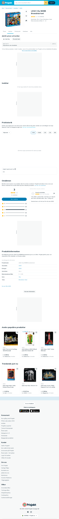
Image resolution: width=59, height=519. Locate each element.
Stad (26, 279)
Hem (3, 8)
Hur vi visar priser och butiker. (29, 50)
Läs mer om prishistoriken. (29, 127)
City (20, 277)
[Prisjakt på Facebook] (28, 512)
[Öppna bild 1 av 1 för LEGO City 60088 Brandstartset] (13, 19)
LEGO (21, 8)
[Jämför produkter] (26, 20)
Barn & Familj (9, 8)
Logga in (51, 2)
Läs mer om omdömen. (40, 185)
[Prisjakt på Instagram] (31, 512)
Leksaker (16, 8)
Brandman (21, 279)
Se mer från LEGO (6, 286)
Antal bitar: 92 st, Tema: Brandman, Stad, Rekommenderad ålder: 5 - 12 (41, 20)
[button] (26, 11)
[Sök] (46, 3)
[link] (43, 197)
